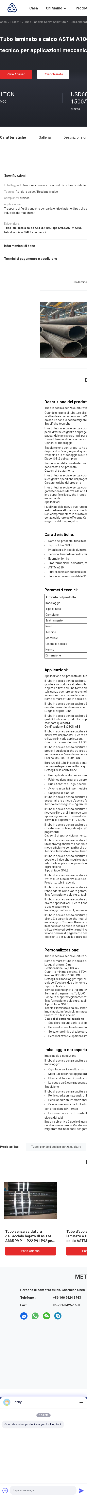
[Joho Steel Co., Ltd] (12, 7)
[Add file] (5, 1490)
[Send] (81, 1490)
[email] (24, 1316)
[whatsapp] (35, 1316)
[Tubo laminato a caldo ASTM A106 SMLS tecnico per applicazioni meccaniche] (30, 1200)
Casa (3, 22)
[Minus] (81, 1402)
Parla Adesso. (16, 74)
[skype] (58, 1316)
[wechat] (46, 1316)
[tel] (69, 1316)
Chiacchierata (53, 74)
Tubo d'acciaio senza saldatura (45, 22)
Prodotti (16, 22)
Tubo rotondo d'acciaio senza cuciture (56, 1146)
